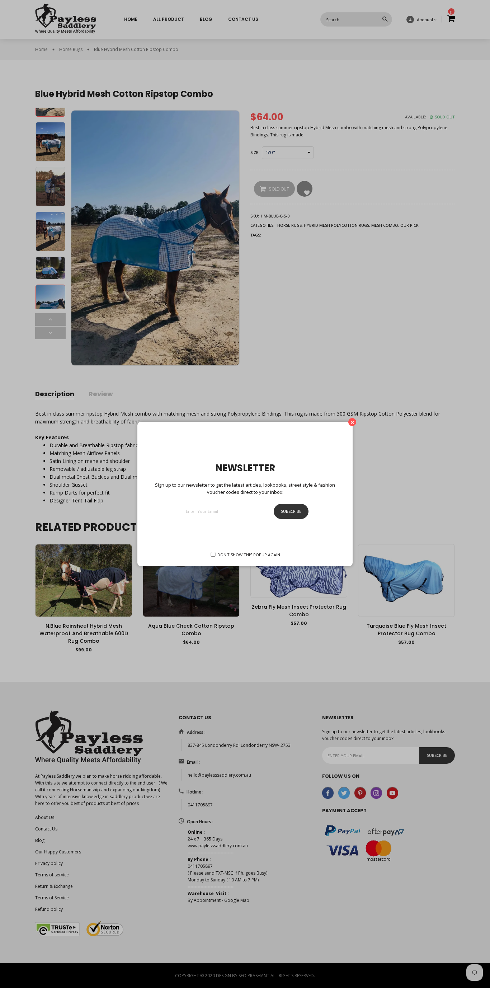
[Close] (352, 422)
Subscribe (291, 511)
